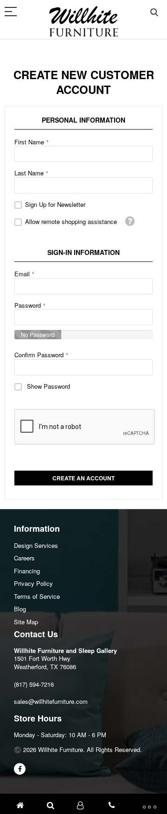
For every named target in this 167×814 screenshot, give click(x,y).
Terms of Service (37, 596)
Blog (20, 608)
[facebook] (20, 769)
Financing (27, 570)
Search (154, 13)
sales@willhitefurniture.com (51, 701)
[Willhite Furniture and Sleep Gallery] (83, 21)
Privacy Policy (33, 583)
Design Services (36, 545)
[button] (130, 221)
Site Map (26, 621)
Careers (24, 557)
